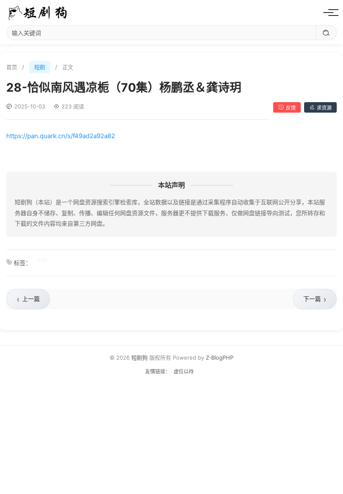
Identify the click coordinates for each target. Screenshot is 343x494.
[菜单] (328, 12)
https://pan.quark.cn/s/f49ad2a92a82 (60, 136)
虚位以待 (184, 371)
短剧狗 (139, 357)
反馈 (291, 108)
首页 (11, 67)
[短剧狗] (37, 12)
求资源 (324, 108)
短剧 (39, 67)
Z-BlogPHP (219, 357)
